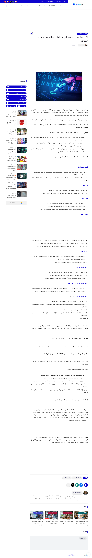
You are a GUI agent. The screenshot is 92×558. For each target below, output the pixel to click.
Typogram (84, 198)
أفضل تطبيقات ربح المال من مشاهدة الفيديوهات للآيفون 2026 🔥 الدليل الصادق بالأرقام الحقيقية (11, 151)
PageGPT (84, 251)
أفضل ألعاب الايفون (40, 6)
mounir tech (81, 45)
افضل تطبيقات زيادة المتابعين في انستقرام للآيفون (11, 168)
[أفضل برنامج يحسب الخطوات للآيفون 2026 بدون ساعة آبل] (22, 131)
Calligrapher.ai (83, 167)
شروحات (15, 6)
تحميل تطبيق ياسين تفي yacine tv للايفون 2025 (11, 124)
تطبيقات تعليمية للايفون (30, 6)
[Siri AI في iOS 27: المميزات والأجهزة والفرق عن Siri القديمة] (22, 185)
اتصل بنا (42, 2)
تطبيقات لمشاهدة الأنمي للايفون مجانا (11, 159)
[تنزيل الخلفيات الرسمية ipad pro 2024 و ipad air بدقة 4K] (22, 141)
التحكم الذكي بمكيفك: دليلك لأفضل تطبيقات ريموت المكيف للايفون (11, 195)
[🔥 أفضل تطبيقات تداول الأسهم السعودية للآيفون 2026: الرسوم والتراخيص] (22, 176)
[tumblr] (13, 2)
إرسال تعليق (82, 538)
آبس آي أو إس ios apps (70, 555)
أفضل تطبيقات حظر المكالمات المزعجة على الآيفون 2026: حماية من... (36, 523)
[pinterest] (5, 2)
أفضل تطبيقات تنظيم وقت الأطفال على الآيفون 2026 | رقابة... (82, 523)
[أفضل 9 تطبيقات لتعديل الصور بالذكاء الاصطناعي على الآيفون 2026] (22, 113)
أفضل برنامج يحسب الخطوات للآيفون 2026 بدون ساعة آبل (11, 133)
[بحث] (5, 6)
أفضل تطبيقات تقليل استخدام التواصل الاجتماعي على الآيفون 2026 (66, 523)
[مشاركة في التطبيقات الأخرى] (68, 485)
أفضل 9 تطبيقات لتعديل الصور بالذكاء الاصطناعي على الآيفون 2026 (11, 115)
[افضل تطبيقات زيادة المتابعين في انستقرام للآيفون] (22, 167)
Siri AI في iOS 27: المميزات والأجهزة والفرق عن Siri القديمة (11, 186)
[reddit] (16, 2)
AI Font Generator (82, 267)
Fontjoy (85, 185)
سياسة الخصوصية (49, 2)
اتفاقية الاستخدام (58, 2)
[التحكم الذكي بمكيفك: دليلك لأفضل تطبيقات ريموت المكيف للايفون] (22, 194)
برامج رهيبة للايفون (61, 6)
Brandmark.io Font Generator (78, 283)
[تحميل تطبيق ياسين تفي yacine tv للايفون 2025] (22, 122)
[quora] (8, 2)
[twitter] (11, 2)
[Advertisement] (46, 21)
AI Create (84, 214)
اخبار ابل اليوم (16, 87)
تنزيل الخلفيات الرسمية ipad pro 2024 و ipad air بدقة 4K (11, 142)
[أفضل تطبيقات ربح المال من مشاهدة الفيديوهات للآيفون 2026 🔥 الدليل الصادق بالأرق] (22, 150)
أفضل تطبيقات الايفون (51, 6)
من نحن (64, 2)
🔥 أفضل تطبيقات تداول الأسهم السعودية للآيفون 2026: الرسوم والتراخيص (11, 177)
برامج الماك (16, 96)
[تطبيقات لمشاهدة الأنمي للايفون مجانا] (22, 159)
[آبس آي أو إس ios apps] (78, 4)
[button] (81, 485)
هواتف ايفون (20, 6)
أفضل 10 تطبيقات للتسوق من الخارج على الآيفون (52, 522)
